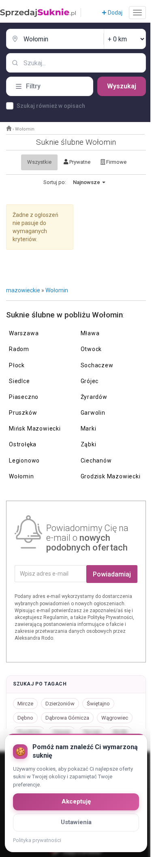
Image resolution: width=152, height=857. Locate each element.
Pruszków (23, 412)
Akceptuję (76, 801)
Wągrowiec (114, 718)
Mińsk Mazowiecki (35, 428)
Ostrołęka (22, 444)
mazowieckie (23, 290)
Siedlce (19, 381)
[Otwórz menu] (137, 12)
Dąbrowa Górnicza (67, 718)
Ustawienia (76, 822)
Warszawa (24, 333)
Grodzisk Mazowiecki (111, 476)
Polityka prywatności (37, 840)
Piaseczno (24, 397)
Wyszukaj (121, 86)
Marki (88, 428)
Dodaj (114, 12)
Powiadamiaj (112, 574)
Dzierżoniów (60, 704)
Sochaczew (97, 365)
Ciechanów (96, 460)
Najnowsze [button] (87, 182)
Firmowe (115, 162)
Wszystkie (39, 162)
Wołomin (56, 290)
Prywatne (79, 162)
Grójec (90, 381)
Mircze (25, 704)
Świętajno (98, 704)
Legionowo (24, 460)
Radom (19, 349)
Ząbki (88, 444)
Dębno (25, 718)
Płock (17, 365)
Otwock (91, 349)
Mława (90, 333)
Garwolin (93, 412)
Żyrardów (94, 397)
